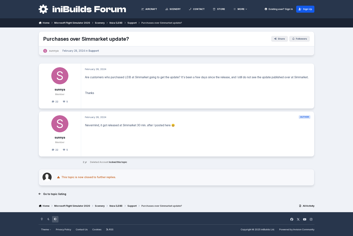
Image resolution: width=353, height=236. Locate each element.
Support (93, 50)
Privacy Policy (63, 229)
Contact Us (82, 229)
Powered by (296, 229)
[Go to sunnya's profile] (45, 51)
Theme (45, 229)
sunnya (60, 89)
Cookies (96, 229)
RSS (110, 229)
